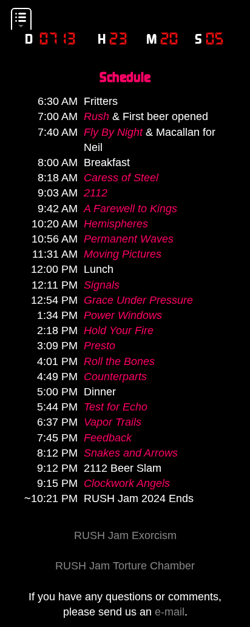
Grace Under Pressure (138, 300)
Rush (96, 116)
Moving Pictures (122, 254)
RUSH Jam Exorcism (125, 535)
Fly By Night (113, 132)
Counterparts (115, 376)
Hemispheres (116, 224)
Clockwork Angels (127, 483)
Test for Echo (115, 407)
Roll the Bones (119, 361)
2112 (95, 193)
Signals (102, 285)
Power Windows (123, 315)
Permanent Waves (129, 239)
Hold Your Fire (119, 330)
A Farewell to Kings (130, 209)
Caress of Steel (121, 178)
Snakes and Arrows (131, 453)
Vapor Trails (112, 422)
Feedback (108, 438)
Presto (99, 346)
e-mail (169, 612)
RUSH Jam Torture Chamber (125, 566)
